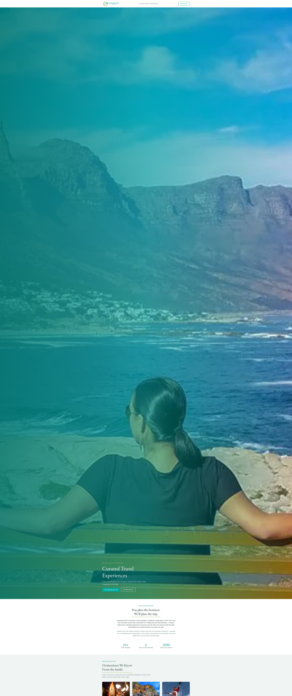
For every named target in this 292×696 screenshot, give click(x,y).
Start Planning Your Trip (111, 590)
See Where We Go (128, 590)
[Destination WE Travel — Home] (110, 3)
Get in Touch (184, 3)
